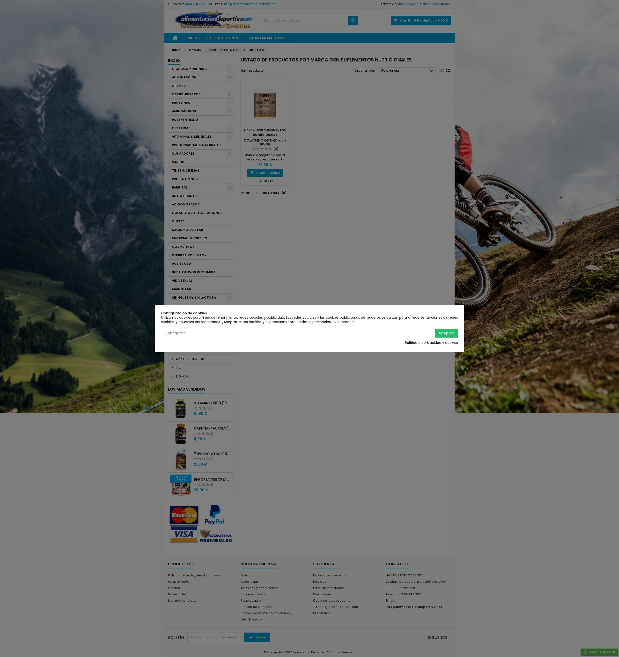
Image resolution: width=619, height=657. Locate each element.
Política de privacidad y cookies (431, 342)
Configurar (175, 333)
